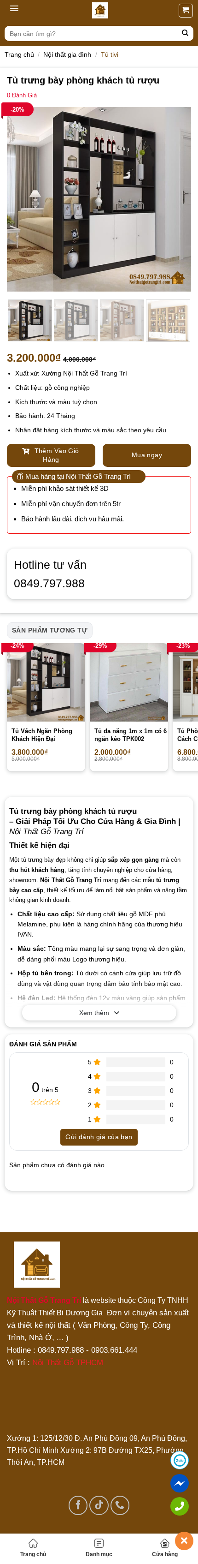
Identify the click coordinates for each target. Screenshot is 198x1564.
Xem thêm (94, 1012)
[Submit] (185, 33)
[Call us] (120, 1505)
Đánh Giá (22, 95)
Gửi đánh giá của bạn (98, 1136)
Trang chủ (33, 1554)
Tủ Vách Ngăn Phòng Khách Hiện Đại (42, 735)
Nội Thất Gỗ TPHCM (67, 1362)
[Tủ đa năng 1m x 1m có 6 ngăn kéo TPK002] (129, 682)
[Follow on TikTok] (98, 1505)
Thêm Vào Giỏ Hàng (55, 455)
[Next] (176, 199)
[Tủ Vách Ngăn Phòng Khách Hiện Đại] (46, 682)
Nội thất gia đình (67, 54)
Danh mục (99, 1554)
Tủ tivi (109, 54)
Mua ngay (147, 455)
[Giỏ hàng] (186, 11)
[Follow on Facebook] (78, 1505)
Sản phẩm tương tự (49, 630)
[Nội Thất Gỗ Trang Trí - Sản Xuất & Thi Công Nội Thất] (100, 10)
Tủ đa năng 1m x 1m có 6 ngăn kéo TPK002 (130, 735)
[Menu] (14, 10)
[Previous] (22, 199)
